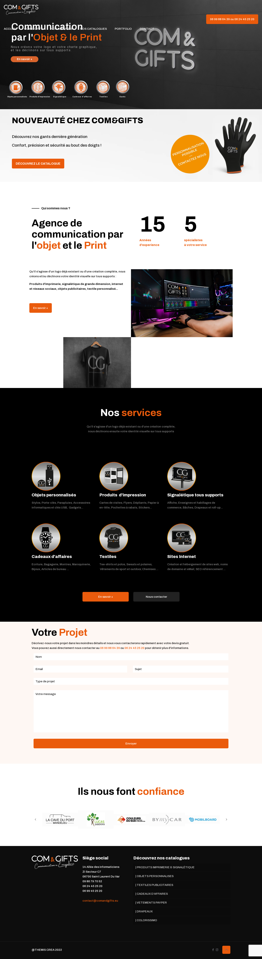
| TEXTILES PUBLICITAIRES (154, 884)
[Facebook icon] (213, 949)
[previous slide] (35, 819)
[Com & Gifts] (21, 9)
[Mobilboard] (203, 819)
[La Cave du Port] (60, 819)
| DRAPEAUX (144, 911)
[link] (46, 476)
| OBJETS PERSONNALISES (154, 876)
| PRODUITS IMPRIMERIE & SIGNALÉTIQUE (164, 867)
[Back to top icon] (226, 950)
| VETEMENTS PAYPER (151, 902)
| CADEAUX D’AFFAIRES (151, 893)
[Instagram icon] (217, 949)
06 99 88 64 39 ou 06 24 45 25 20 (232, 19)
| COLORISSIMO (146, 920)
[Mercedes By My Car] (167, 819)
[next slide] (226, 819)
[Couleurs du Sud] (131, 819)
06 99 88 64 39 (110, 648)
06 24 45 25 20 (134, 648)
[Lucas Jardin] (96, 819)
